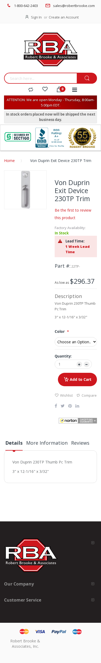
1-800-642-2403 (26, 5)
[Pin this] (70, 406)
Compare (89, 395)
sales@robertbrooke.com (74, 5)
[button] (78, 420)
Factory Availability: (70, 227)
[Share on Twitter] (63, 406)
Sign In (36, 17)
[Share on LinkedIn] (77, 406)
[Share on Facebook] (56, 406)
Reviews (80, 443)
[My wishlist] (45, 89)
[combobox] (40, 78)
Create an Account (64, 17)
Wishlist (66, 395)
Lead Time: (75, 241)
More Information (47, 443)
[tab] (14, 445)
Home (9, 160)
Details (14, 443)
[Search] (87, 78)
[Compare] (30, 89)
